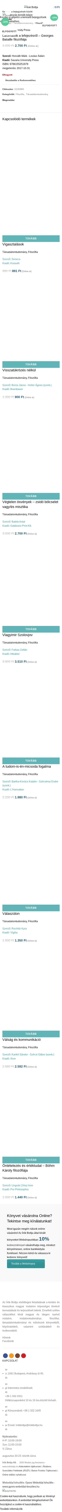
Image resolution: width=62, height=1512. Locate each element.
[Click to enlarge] (8, 12)
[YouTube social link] (36, 2)
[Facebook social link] (25, 2)
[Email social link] (29, 2)
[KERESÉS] (58, 11)
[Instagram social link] (33, 2)
